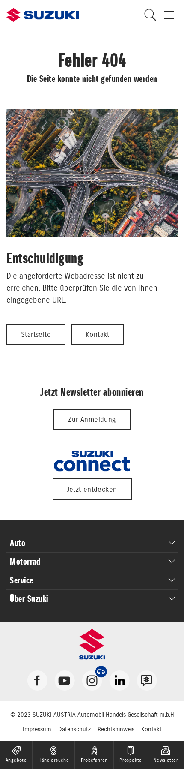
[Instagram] (92, 680)
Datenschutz (74, 729)
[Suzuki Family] (147, 680)
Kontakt (98, 334)
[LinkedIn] (119, 680)
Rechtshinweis (116, 729)
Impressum (37, 729)
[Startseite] (42, 15)
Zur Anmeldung (92, 419)
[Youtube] (64, 680)
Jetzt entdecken (92, 489)
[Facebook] (37, 680)
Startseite (36, 334)
